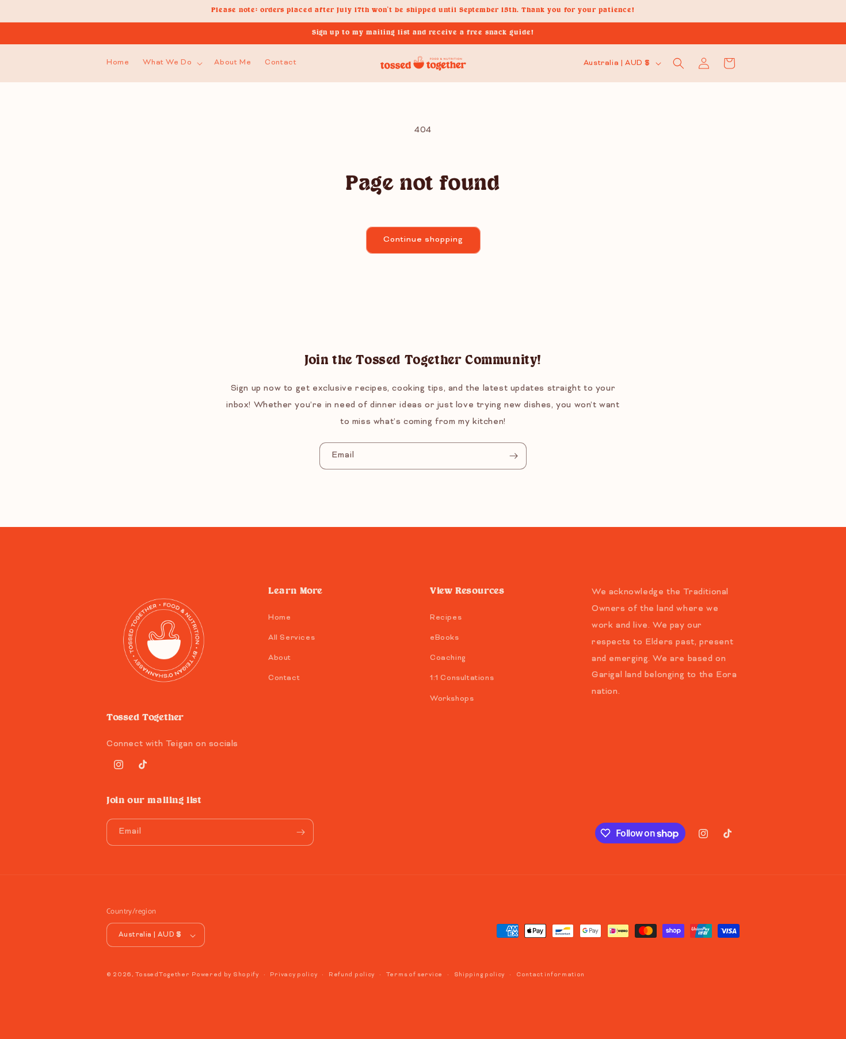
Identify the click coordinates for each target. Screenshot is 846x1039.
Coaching (448, 658)
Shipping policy (479, 975)
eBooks (444, 637)
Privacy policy (293, 975)
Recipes (446, 617)
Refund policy (352, 975)
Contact (284, 678)
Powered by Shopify (225, 976)
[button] (171, 63)
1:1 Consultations (462, 678)
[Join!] (513, 455)
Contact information (550, 975)
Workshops (452, 698)
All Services (291, 637)
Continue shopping (423, 240)
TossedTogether (162, 976)
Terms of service (414, 975)
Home (279, 617)
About (279, 658)
